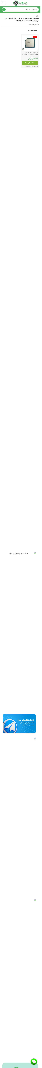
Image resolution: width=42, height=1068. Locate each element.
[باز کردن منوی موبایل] (38, 3)
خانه (37, 16)
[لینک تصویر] (19, 631)
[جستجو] (4, 9)
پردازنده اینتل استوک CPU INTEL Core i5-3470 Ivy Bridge (30, 54)
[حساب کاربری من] (9, 3)
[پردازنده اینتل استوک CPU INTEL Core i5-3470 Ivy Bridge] (30, 43)
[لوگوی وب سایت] (20, 3)
